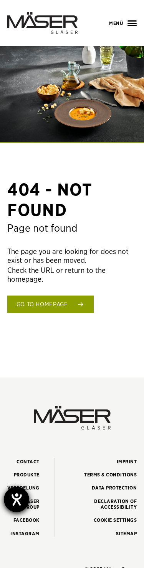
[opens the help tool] (16, 499)
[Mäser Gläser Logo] (42, 23)
